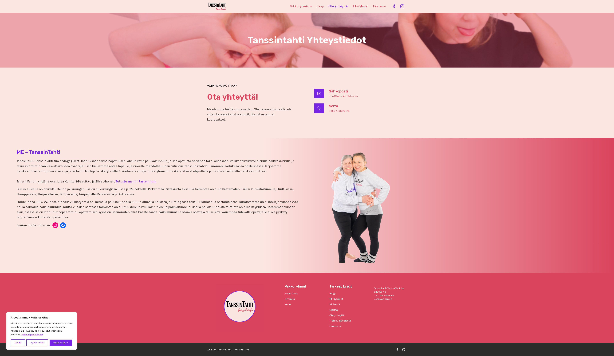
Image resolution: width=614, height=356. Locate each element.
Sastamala (291, 293)
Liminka (290, 298)
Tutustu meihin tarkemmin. (136, 181)
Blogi (320, 6)
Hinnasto (379, 6)
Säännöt (334, 304)
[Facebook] (394, 6)
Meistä (333, 309)
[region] (41, 331)
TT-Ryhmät (360, 6)
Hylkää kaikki (37, 342)
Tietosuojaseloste (340, 320)
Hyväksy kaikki (60, 342)
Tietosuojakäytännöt (32, 334)
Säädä (18, 342)
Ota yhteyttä (338, 6)
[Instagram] (402, 6)
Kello (288, 304)
